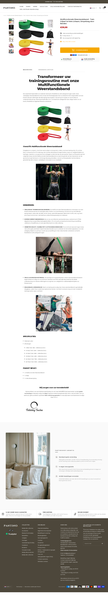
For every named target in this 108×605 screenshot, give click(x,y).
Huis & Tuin (44, 6)
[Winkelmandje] (104, 8)
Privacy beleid (96, 537)
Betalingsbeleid (42, 535)
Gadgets (24, 538)
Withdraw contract (43, 561)
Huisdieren (25, 545)
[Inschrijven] (102, 543)
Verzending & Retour (45, 69)
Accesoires (25, 530)
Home (21, 6)
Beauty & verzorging (27, 533)
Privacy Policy (41, 547)
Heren (35, 6)
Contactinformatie (75, 6)
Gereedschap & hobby (28, 542)
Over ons (40, 554)
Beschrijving (27, 69)
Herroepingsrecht (43, 538)
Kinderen (24, 547)
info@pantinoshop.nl (69, 553)
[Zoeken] (100, 8)
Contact (85, 539)
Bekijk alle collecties (27, 528)
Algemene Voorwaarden (44, 530)
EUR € (93, 8)
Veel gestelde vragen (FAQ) (29, 9)
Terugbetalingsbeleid (43, 545)
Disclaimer (41, 542)
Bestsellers (25, 535)
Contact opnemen (43, 559)
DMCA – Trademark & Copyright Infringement (46, 551)
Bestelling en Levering (44, 533)
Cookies (40, 540)
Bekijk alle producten (28, 552)
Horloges (24, 540)
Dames (28, 6)
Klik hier (73, 558)
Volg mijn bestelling (57, 6)
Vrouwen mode (26, 550)
